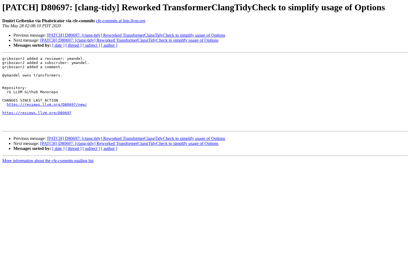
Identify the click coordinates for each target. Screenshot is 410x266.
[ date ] (58, 45)
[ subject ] (91, 45)
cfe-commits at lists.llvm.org (120, 20)
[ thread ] (73, 45)
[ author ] (109, 45)
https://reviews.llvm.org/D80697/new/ (47, 104)
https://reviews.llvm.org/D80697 (36, 113)
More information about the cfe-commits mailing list (47, 160)
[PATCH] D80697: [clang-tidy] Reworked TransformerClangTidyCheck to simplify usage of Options (136, 35)
